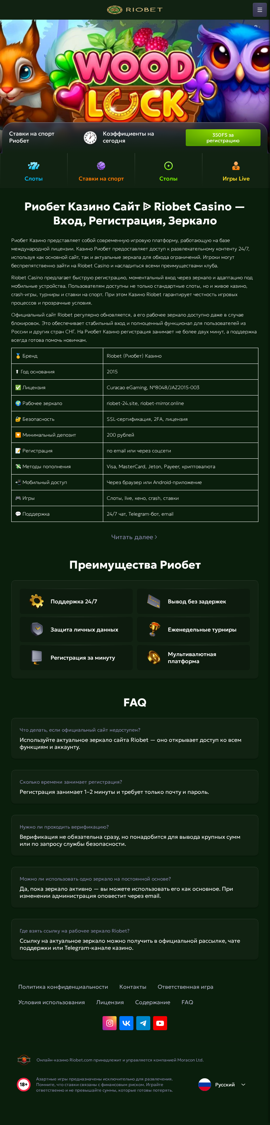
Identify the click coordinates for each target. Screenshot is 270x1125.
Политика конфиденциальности (63, 986)
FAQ (187, 1002)
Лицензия (110, 1002)
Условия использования (51, 1002)
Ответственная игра (185, 986)
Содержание (152, 1002)
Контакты (132, 986)
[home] (135, 10)
